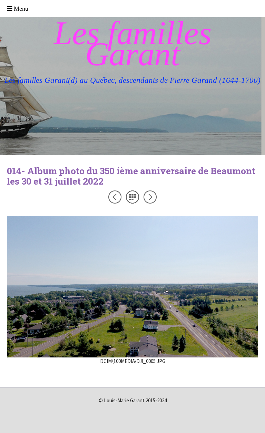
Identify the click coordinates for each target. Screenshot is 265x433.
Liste (132, 197)
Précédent (114, 197)
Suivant (150, 197)
